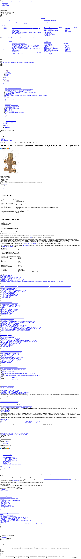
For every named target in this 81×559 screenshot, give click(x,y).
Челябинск (7, 72)
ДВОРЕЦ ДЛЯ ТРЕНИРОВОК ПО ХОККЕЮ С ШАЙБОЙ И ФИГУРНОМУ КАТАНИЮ (18, 341)
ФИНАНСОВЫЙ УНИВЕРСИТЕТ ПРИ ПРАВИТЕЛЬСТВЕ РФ (13, 299)
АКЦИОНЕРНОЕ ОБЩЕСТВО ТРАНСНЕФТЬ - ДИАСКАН (12, 369)
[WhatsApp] (6, 148)
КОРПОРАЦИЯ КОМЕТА (5, 314)
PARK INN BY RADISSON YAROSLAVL (8, 367)
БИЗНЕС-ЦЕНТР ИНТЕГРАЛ (6, 320)
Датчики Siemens (47, 22)
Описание (5, 187)
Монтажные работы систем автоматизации (20, 27)
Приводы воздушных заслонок (50, 27)
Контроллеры (46, 25)
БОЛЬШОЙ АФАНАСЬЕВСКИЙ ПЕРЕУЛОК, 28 (10, 352)
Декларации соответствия (67, 29)
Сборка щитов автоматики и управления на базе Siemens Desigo (25, 25)
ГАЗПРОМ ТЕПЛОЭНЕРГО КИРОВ (8, 293)
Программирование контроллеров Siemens (9, 391)
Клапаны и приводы (48, 23)
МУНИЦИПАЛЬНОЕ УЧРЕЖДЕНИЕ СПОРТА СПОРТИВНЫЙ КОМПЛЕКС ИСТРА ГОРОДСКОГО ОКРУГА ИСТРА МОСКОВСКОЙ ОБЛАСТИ (31, 282)
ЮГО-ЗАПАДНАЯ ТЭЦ (5, 308)
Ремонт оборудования (16, 30)
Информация (65, 22)
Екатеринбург (8, 73)
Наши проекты (3, 493)
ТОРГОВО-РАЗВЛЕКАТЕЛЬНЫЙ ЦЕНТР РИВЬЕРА (11, 360)
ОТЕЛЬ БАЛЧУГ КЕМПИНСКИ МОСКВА (9, 324)
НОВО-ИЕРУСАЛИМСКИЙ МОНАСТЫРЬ (9, 354)
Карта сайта (2, 540)
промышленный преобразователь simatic (60, 479)
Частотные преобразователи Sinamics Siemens (49, 35)
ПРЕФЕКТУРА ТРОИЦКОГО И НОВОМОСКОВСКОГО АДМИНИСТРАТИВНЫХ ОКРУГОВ (20, 328)
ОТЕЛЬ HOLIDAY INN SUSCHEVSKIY (8, 310)
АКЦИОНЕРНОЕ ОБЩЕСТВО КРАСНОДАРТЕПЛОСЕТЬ (12, 291)
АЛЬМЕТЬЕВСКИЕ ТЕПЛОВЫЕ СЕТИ (8, 304)
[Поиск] (1, 16)
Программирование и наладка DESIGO (20, 23)
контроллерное (26, 245)
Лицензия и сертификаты (5, 491)
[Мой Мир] (9, 148)
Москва (6, 75)
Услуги (10, 20)
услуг (31, 237)
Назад (7, 70)
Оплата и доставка (5, 28)
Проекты (60, 27)
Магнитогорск (8, 74)
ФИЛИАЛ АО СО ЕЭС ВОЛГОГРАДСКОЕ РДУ (10, 278)
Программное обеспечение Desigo (51, 28)
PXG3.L (46, 479)
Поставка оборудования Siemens (18, 22)
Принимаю (74, 557)
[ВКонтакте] (1, 148)
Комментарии (5, 443)
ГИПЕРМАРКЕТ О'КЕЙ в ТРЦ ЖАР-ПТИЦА (9, 339)
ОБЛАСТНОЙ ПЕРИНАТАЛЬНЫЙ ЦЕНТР (9, 285)
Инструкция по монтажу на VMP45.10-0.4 (9, 379)
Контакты (76, 27)
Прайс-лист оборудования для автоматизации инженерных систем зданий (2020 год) (17, 373)
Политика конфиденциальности (6, 495)
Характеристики (6, 188)
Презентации (67, 27)
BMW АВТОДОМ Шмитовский (7, 316)
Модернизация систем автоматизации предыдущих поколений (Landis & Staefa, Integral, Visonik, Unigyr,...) (22, 422)
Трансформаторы (47, 32)
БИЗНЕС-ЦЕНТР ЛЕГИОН (6, 356)
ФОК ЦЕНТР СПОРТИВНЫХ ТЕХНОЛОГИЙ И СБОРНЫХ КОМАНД (15, 330)
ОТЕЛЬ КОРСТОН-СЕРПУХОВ (7, 312)
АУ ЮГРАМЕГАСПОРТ (5, 297)
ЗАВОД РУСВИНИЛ (4, 350)
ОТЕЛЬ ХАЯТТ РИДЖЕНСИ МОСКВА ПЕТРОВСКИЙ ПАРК (13, 326)
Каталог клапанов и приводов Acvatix (8, 371)
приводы (11, 246)
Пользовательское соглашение (6, 494)
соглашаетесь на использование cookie (55, 556)
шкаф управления (15, 480)
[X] (3, 148)
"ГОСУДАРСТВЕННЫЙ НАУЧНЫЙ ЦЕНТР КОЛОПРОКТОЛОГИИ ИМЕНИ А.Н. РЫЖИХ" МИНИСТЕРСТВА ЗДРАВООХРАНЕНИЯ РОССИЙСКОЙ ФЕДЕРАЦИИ (35, 287)
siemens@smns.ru (5, 5)
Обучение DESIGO (15, 31)
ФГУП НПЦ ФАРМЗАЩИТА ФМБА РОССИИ (10, 306)
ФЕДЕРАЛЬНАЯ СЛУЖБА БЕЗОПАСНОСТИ (10, 343)
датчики (3, 246)
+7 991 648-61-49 (5, 4)
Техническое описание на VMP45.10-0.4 (8, 377)
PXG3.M (50, 479)
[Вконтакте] (3, 135)
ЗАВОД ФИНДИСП (4, 347)
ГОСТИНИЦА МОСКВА (5, 362)
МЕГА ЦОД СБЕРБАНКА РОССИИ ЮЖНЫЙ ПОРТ (11, 358)
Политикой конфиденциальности (21, 557)
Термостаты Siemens (48, 31)
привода (70, 479)
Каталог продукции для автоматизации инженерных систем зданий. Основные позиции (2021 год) (20, 375)
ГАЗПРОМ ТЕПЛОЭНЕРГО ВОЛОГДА (8, 295)
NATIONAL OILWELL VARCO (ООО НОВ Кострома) (11, 280)
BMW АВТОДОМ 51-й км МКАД (7, 337)
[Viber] (4, 148)
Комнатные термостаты (48, 24)
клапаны (7, 246)
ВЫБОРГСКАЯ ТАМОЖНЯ (6, 302)
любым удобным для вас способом (29, 243)
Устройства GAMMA (48, 33)
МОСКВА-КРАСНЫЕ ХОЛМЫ (6, 364)
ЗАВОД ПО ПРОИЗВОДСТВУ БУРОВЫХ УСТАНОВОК (12, 318)
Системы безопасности (48, 29)
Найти (2, 551)
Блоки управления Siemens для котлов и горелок (50, 21)
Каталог (43, 18)
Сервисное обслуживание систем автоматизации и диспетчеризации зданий (15, 407)
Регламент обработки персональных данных (9, 498)
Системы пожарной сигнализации (51, 30)
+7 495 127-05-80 (5, 3)
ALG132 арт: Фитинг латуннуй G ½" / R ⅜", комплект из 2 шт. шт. (13, 434)
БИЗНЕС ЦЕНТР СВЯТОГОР (6, 345)
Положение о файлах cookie (6, 497)
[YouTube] (3, 136)
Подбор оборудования (68, 31)
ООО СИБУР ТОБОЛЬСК (5, 276)
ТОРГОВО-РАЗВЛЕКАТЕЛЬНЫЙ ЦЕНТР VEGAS (10, 332)
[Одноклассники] (8, 148)
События (67, 24)
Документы (5, 190)
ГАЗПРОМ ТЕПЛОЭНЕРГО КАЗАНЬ (8, 289)
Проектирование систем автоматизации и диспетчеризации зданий (25, 24)
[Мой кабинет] (0, 17)
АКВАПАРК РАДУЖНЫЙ (6, 335)
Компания (3, 25)
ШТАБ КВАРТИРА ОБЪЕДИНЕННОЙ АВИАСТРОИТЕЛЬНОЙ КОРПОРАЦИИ (17, 322)
